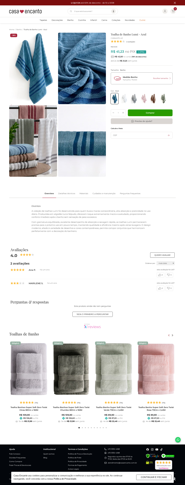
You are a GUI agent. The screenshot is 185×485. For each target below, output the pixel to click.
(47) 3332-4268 (114, 449)
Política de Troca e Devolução (80, 454)
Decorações (57, 20)
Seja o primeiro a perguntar (92, 314)
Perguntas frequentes (130, 193)
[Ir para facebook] (147, 449)
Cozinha (82, 20)
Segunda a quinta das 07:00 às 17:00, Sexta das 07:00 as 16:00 (120, 458)
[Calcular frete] (168, 135)
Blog (45, 458)
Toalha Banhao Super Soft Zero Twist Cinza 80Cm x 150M (29, 408)
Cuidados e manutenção (104, 193)
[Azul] (114, 98)
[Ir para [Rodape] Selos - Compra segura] (167, 456)
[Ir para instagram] (152, 449)
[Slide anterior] (169, 335)
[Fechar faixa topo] (173, 3)
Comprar (150, 113)
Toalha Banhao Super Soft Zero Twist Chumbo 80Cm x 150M (71, 408)
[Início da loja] (25, 11)
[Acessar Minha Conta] (165, 11)
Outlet (142, 20)
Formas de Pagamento (77, 465)
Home (12, 30)
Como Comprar (15, 461)
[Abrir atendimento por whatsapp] (178, 439)
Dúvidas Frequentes (17, 458)
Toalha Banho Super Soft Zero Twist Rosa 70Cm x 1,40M (156, 408)
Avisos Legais (73, 469)
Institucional (49, 449)
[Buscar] (71, 11)
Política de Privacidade (77, 461)
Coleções (116, 20)
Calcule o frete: (117, 128)
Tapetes (43, 20)
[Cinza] (134, 98)
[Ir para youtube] (156, 449)
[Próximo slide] (172, 335)
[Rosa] (144, 98)
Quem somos (48, 454)
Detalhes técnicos (66, 193)
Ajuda (12, 449)
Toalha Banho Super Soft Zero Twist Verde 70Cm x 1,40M (113, 408)
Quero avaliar (162, 255)
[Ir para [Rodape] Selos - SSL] (149, 465)
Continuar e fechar (154, 477)
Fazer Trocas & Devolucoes (20, 465)
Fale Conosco (14, 454)
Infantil (93, 20)
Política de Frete (74, 458)
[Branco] (124, 98)
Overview (49, 193)
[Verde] (163, 98)
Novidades (130, 20)
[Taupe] (153, 98)
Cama (104, 20)
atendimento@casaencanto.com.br (122, 463)
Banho (70, 20)
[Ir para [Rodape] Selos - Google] (152, 456)
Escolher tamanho (160, 78)
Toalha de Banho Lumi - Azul (35, 30)
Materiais (83, 193)
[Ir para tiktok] (161, 449)
